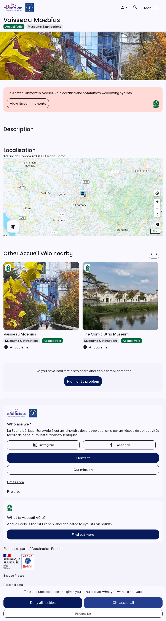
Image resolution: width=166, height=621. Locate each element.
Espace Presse (13, 576)
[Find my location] (157, 193)
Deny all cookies (43, 603)
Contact (83, 458)
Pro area (14, 491)
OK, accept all (123, 603)
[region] (83, 197)
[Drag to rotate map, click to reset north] (157, 214)
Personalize (83, 613)
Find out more (83, 534)
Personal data (13, 585)
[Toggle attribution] (157, 224)
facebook (123, 445)
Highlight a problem (83, 381)
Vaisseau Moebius (19, 334)
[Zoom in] (157, 202)
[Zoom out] (157, 208)
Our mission (83, 469)
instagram (47, 445)
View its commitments (28, 103)
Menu (148, 8)
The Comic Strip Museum (106, 334)
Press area (15, 482)
